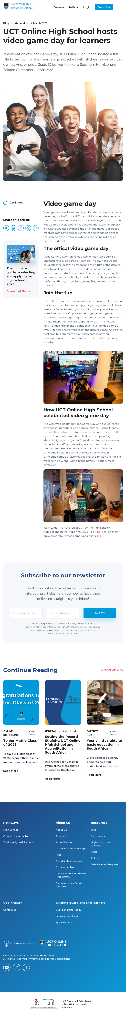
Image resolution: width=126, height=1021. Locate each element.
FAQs (94, 851)
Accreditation (64, 842)
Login (86, 7)
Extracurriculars (65, 867)
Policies (95, 858)
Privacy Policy (36, 958)
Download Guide (18, 291)
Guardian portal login (68, 909)
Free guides (98, 836)
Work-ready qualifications (18, 842)
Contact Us (9, 909)
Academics (62, 836)
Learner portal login (67, 916)
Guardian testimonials (69, 861)
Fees (59, 854)
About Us (61, 829)
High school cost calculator (101, 844)
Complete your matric (16, 836)
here (100, 531)
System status (64, 922)
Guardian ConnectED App (71, 848)
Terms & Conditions (58, 958)
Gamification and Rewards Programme (71, 875)
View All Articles (112, 670)
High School (10, 829)
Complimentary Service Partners (70, 885)
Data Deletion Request (104, 864)
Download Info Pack (65, 7)
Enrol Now (104, 7)
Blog (93, 829)
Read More (10, 770)
